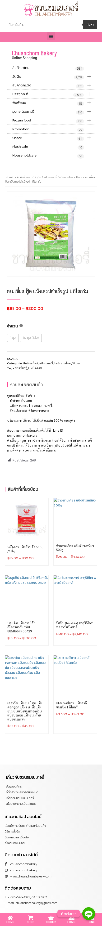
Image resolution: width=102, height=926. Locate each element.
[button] (51, 36)
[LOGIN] (71, 918)
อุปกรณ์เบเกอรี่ (51, 111)
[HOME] (10, 918)
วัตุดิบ (51, 76)
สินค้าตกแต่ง (51, 85)
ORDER (51, 922)
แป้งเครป (36, 368)
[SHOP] (30, 918)
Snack (51, 137)
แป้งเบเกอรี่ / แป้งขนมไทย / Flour (63, 177)
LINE (92, 922)
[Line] (88, 913)
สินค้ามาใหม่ (47, 68)
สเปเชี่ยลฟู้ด (22, 368)
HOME (10, 922)
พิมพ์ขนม (51, 102)
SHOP (30, 922)
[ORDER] (51, 918)
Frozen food (51, 120)
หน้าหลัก (9, 177)
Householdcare (47, 155)
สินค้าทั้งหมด (24, 177)
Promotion (47, 129)
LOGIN (71, 922)
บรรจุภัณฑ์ (51, 94)
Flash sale (47, 147)
